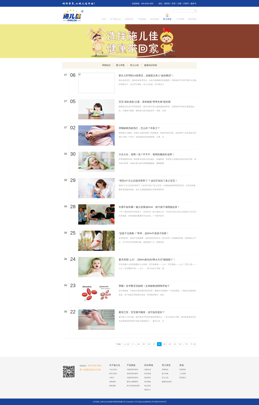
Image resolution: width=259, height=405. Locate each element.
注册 (179, 3)
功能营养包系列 (132, 378)
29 (164, 344)
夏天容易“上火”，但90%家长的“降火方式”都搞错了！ (147, 259)
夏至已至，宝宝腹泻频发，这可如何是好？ (142, 312)
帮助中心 (147, 390)
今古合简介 (113, 369)
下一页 (193, 344)
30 (170, 344)
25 (144, 344)
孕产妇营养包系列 (133, 386)
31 (175, 344)
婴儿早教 (120, 65)
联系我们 (192, 19)
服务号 (193, 3)
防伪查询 (147, 378)
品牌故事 (112, 382)
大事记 (111, 378)
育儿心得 (134, 65)
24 (138, 344)
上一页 (126, 344)
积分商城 (154, 19)
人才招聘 (180, 19)
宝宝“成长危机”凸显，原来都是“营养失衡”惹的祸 (145, 101)
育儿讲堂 (167, 19)
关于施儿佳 (115, 19)
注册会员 (147, 369)
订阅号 (186, 3)
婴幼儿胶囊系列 (132, 382)
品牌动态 (129, 19)
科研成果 (112, 386)
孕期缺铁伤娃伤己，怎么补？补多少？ (139, 128)
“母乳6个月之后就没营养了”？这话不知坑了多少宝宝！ (148, 180)
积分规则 (147, 382)
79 (186, 344)
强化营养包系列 (132, 374)
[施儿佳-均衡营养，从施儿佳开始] (73, 21)
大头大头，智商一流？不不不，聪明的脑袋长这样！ (147, 154)
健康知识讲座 (150, 65)
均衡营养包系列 (132, 369)
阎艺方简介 (113, 374)
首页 (104, 19)
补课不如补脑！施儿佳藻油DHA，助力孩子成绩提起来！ (149, 207)
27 (154, 344)
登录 (173, 3)
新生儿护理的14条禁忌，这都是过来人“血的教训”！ (146, 75)
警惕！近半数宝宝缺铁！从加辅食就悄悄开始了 (144, 286)
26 (149, 344)
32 (180, 344)
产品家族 (142, 19)
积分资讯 (147, 386)
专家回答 (182, 369)
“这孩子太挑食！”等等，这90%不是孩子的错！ (144, 233)
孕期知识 (106, 65)
